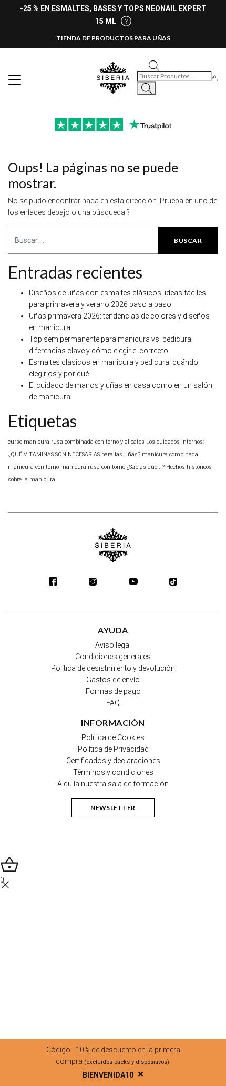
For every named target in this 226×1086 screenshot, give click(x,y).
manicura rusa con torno (92, 467)
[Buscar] (146, 88)
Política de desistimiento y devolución (113, 668)
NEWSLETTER (113, 808)
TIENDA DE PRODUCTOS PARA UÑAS (113, 38)
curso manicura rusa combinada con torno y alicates (76, 441)
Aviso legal (113, 645)
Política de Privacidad (113, 749)
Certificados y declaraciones (113, 760)
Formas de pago (113, 691)
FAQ (113, 703)
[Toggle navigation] (15, 80)
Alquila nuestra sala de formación (113, 784)
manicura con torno (33, 467)
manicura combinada (170, 454)
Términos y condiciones (113, 772)
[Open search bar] (154, 65)
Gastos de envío (113, 679)
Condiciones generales (113, 656)
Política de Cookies (113, 737)
